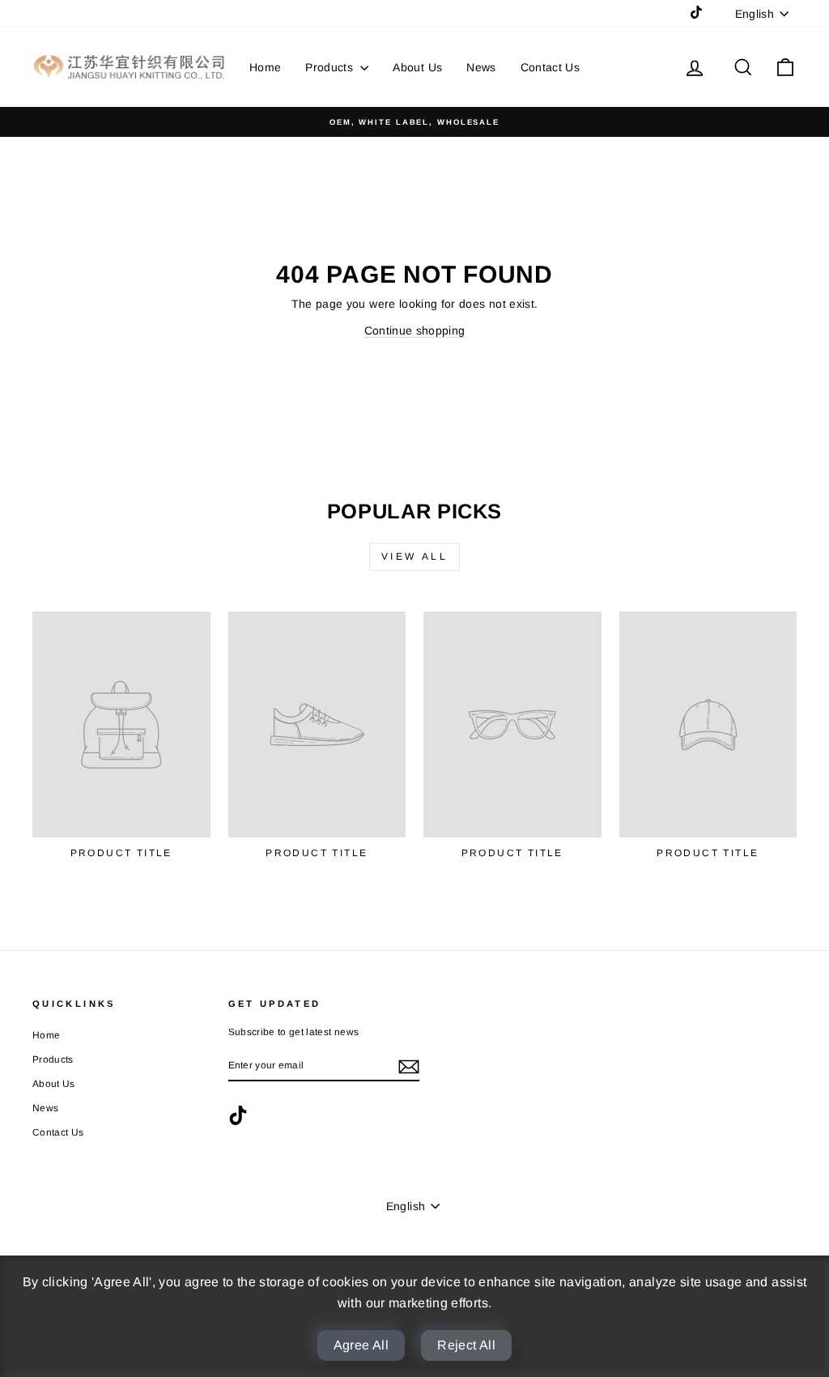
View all (415, 556)
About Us (417, 67)
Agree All (361, 1345)
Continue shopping (415, 330)
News (480, 67)
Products (330, 67)
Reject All (466, 1345)
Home (265, 67)
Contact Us (550, 67)
